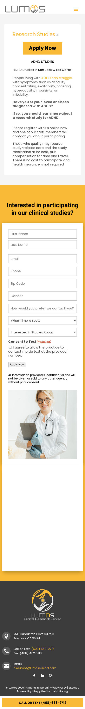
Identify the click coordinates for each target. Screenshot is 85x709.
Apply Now (42, 48)
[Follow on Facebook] (34, 675)
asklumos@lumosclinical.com (35, 668)
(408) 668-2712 (42, 649)
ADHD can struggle (56, 78)
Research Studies (34, 34)
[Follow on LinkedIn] (42, 675)
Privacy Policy (58, 687)
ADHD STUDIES (42, 61)
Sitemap (73, 687)
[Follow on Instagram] (50, 675)
